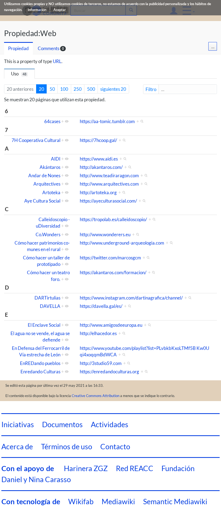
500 (91, 89)
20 (41, 89)
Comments (48, 48)
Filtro (151, 89)
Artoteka (51, 192)
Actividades (109, 424)
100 (64, 89)
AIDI (55, 159)
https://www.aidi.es (99, 159)
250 (78, 89)
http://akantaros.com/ (101, 167)
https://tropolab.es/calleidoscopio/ (113, 219)
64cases (52, 121)
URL (57, 61)
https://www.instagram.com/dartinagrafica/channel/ (131, 298)
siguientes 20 (113, 89)
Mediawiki (118, 501)
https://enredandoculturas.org (109, 371)
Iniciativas (17, 424)
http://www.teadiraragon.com (109, 175)
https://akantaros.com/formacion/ (113, 272)
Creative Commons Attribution (95, 396)
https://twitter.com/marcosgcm (110, 257)
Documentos (62, 424)
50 (52, 89)
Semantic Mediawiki (175, 501)
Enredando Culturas (40, 371)
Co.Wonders (48, 234)
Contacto (115, 446)
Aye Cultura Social (42, 201)
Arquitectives (46, 184)
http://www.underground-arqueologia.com (122, 243)
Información (37, 10)
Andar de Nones (44, 175)
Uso (18, 73)
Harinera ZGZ (86, 468)
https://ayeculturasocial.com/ (108, 201)
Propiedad (18, 48)
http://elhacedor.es (98, 333)
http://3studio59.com (101, 363)
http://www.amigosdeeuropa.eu (111, 325)
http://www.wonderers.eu (105, 234)
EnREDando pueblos (40, 363)
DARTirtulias (47, 298)
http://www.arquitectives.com (109, 184)
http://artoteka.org (98, 192)
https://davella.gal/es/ (101, 306)
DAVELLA (50, 306)
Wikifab (81, 501)
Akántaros (50, 167)
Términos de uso (66, 446)
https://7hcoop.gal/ (98, 140)
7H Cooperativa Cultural (36, 140)
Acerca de (17, 446)
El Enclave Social (44, 325)
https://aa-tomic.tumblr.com (107, 121)
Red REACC (134, 468)
